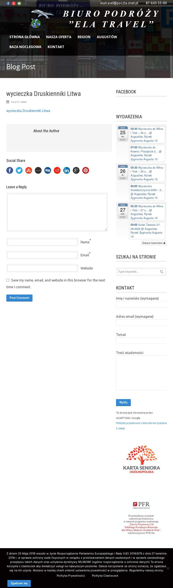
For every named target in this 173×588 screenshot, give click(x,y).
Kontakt (56, 46)
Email (85, 255)
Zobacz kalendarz (152, 243)
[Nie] (168, 568)
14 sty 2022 (19, 102)
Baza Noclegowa (25, 46)
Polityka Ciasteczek (105, 575)
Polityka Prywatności (71, 575)
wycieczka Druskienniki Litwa (43, 94)
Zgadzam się (19, 583)
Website (87, 268)
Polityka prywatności (128, 423)
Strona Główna (24, 37)
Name (85, 242)
